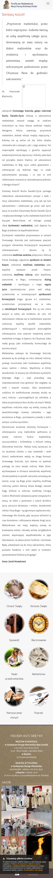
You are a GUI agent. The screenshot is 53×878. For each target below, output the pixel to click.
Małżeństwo (38, 674)
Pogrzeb (38, 712)
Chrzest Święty (14, 606)
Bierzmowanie (39, 640)
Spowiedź (14, 640)
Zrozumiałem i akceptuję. (33, 870)
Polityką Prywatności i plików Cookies (25, 864)
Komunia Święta (39, 606)
